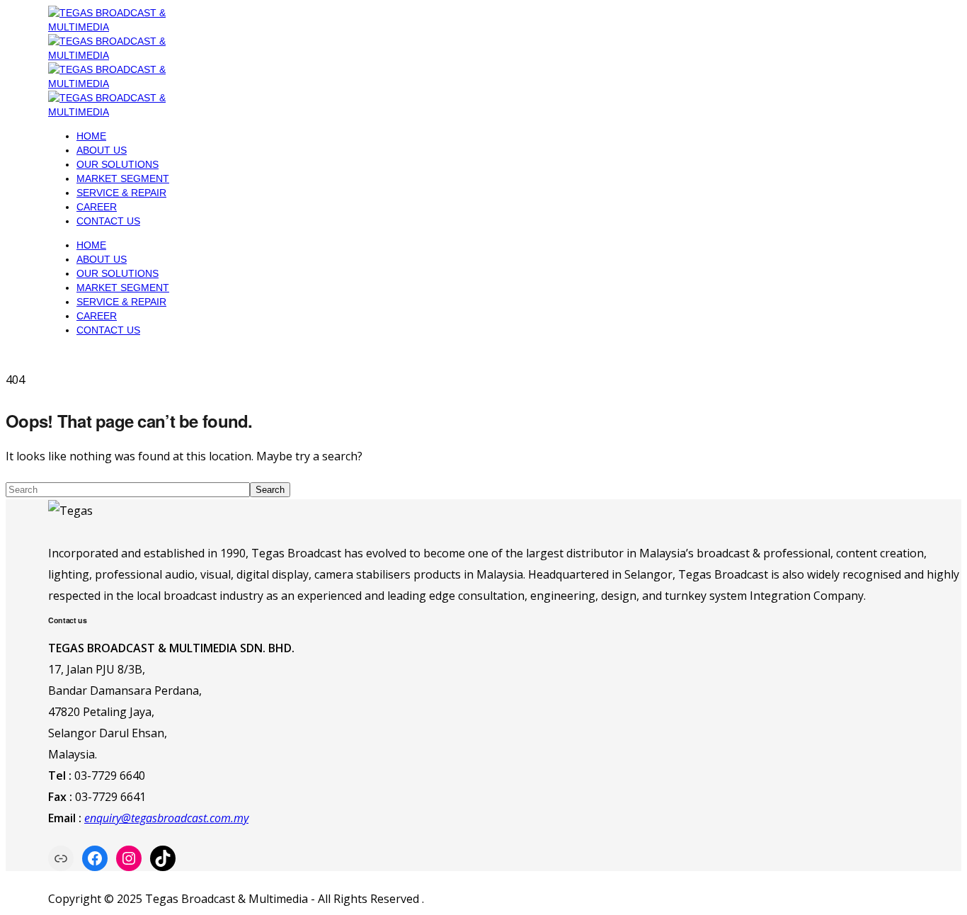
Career (96, 206)
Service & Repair (121, 192)
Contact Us (108, 221)
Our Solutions (117, 164)
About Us (101, 150)
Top (933, 881)
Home (91, 136)
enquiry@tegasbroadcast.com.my (166, 818)
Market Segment (122, 178)
